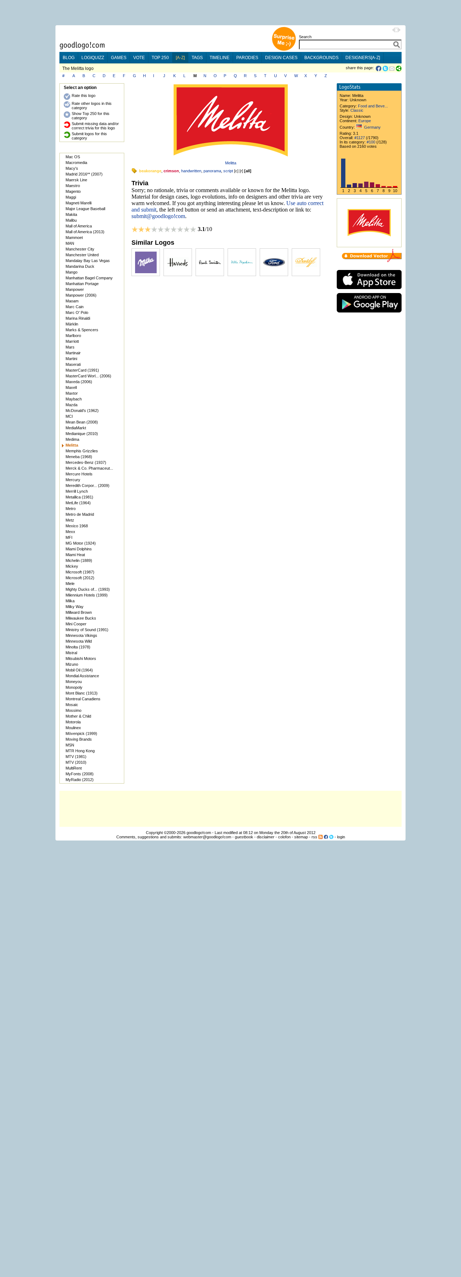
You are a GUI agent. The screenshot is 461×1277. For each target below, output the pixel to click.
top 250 (160, 57)
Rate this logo (83, 95)
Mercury (73, 480)
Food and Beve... (373, 106)
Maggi (71, 197)
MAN (70, 243)
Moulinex (73, 728)
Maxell (71, 387)
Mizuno (72, 664)
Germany (372, 127)
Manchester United (82, 255)
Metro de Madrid (80, 514)
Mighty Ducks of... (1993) (88, 589)
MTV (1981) (76, 756)
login (341, 837)
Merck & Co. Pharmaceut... (89, 468)
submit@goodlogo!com (158, 216)
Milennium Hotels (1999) (87, 595)
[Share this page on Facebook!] (379, 68)
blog (69, 57)
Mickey (72, 566)
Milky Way (75, 606)
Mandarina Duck (80, 266)
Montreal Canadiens (83, 699)
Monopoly (74, 687)
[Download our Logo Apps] (369, 291)
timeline (219, 57)
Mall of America (79, 226)
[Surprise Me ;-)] (284, 50)
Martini (71, 358)
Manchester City (80, 249)
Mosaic (72, 704)
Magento (73, 191)
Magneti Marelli (78, 203)
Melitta (230, 163)
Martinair (73, 353)
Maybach (74, 399)
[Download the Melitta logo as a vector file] (372, 260)
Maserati (73, 364)
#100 (371, 142)
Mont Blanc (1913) (82, 693)
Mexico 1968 (77, 526)
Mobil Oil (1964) (79, 670)
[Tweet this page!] (385, 68)
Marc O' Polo (77, 312)
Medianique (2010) (82, 433)
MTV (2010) (76, 762)
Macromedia (76, 162)
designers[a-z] (362, 57)
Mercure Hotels (79, 474)
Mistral (71, 653)
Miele (70, 583)
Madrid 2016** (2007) (84, 174)
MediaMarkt (76, 428)
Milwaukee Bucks (81, 618)
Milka (70, 601)
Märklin (72, 324)
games (118, 57)
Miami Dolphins (79, 549)
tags (197, 57)
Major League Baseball (85, 209)
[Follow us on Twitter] (331, 837)
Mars (70, 347)
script (228, 171)
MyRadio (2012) (80, 779)
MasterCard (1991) (82, 370)
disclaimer (265, 837)
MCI (69, 416)
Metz (70, 520)
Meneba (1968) (79, 457)
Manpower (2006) (81, 295)
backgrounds (321, 57)
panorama (212, 171)
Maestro (73, 185)
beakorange (150, 171)
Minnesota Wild (79, 641)
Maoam (72, 301)
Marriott (72, 341)
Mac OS (73, 157)
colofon (284, 837)
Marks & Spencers (82, 330)
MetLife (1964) (78, 503)
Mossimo (73, 710)
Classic (356, 110)
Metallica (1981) (79, 497)
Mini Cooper (76, 624)
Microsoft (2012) (80, 578)
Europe (364, 121)
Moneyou (74, 681)
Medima (72, 439)
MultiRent (74, 768)
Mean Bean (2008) (82, 422)
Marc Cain (75, 307)
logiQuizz (92, 57)
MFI (69, 537)
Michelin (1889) (79, 560)
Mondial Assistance (82, 676)
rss (314, 837)
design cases (281, 57)
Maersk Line (76, 180)
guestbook (244, 837)
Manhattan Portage (82, 283)
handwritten (191, 171)
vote (139, 57)
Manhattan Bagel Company (89, 278)
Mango (71, 272)
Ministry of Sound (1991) (87, 630)
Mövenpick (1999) (81, 733)
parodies (247, 57)
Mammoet (74, 237)
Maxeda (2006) (79, 382)
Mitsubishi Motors (81, 658)
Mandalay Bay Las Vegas (88, 260)
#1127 (359, 138)
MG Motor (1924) (81, 543)
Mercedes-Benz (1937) (86, 462)
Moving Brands (79, 739)
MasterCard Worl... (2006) (88, 376)
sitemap (301, 837)
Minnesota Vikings (81, 635)
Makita (71, 214)
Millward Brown (79, 612)
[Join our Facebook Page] (326, 837)
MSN (70, 745)
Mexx (70, 531)
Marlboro (73, 335)
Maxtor (72, 393)
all (248, 171)
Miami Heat (75, 555)
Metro (71, 508)
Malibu (71, 220)
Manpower (75, 289)
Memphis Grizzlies (82, 451)
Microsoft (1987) (80, 572)
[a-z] (180, 57)
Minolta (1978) (78, 647)
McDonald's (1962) (82, 410)
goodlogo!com (199, 832)
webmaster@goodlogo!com (207, 837)
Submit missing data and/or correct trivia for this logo (95, 125)
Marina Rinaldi (78, 318)
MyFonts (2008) (80, 774)
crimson (171, 171)
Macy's (72, 168)
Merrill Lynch (77, 491)
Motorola (73, 722)
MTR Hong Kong (80, 751)
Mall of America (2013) (85, 232)
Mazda (71, 405)
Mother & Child (78, 716)
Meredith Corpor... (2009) (87, 485)
